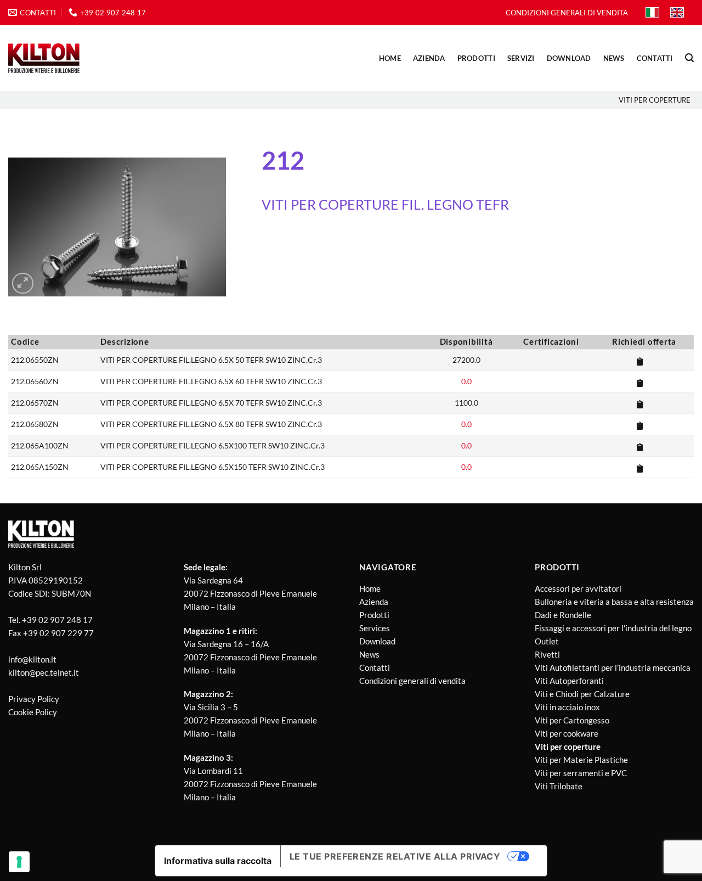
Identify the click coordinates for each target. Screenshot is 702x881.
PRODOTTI (476, 58)
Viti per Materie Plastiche (581, 760)
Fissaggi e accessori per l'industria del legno (613, 628)
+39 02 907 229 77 (58, 633)
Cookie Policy (32, 712)
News (369, 654)
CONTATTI (655, 58)
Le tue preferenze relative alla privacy (395, 856)
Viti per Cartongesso (572, 720)
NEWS (614, 58)
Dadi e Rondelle (563, 615)
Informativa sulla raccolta (217, 860)
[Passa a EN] (677, 12)
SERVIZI (521, 58)
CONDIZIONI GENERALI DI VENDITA (567, 12)
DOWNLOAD (569, 58)
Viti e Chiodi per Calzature (582, 694)
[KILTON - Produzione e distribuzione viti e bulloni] (44, 58)
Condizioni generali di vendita (412, 681)
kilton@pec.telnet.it (43, 672)
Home (390, 58)
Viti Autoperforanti (569, 681)
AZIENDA (429, 58)
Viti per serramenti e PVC (581, 773)
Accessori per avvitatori (578, 588)
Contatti (374, 667)
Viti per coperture (654, 100)
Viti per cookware (566, 733)
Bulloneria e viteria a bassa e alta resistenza (614, 602)
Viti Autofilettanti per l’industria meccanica (612, 667)
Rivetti (547, 654)
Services (374, 628)
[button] (689, 58)
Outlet (547, 641)
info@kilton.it (32, 659)
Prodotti (374, 615)
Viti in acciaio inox (567, 707)
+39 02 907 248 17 (57, 620)
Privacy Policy (33, 699)
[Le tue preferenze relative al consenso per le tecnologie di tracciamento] (19, 861)
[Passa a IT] (652, 12)
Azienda (373, 602)
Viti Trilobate (558, 786)
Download (377, 641)
